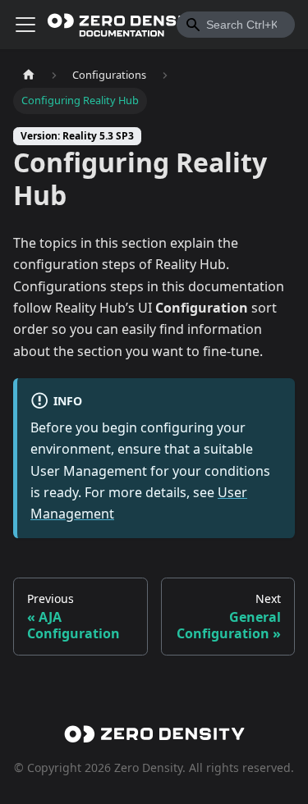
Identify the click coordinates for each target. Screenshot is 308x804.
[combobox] (236, 24)
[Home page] (28, 75)
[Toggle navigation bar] (25, 24)
